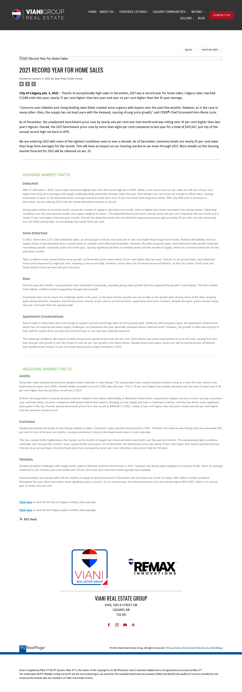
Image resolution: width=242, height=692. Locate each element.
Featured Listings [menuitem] (133, 12)
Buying (196, 12)
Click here (25, 502)
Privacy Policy (174, 648)
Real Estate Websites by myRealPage (203, 648)
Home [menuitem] (92, 12)
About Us (106, 12)
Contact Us (221, 15)
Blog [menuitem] (201, 18)
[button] (221, 15)
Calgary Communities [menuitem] (169, 12)
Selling (186, 18)
